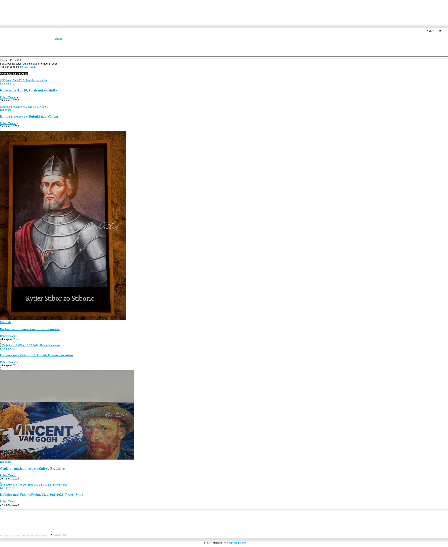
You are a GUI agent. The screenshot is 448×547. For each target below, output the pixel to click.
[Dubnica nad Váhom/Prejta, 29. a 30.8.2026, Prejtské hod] (33, 484)
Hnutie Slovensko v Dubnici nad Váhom (29, 116)
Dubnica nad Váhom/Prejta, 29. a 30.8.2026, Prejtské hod (41, 494)
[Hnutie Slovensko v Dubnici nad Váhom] (24, 106)
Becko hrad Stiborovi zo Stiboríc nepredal (30, 329)
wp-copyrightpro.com (235, 542)
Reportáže (5, 109)
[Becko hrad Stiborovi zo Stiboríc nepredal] (63, 319)
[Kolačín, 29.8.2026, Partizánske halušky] (23, 80)
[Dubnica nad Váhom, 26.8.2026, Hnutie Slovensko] (30, 345)
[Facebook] (446, 31)
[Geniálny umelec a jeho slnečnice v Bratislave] (67, 458)
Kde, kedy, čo (7, 83)
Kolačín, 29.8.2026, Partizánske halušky (29, 90)
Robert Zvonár (8, 97)
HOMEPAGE (28, 66)
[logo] (67, 41)
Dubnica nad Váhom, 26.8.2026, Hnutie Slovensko (36, 355)
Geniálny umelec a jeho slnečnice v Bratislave (32, 468)
